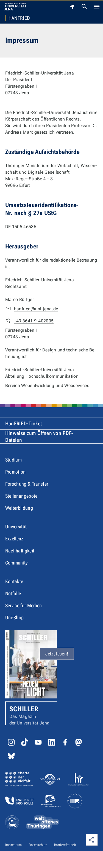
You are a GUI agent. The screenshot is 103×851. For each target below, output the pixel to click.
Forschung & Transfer (26, 484)
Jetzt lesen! (56, 654)
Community (16, 563)
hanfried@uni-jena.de (36, 308)
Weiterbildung (19, 508)
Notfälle (13, 593)
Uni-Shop (14, 617)
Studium (13, 460)
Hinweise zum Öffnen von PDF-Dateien (39, 436)
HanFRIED (19, 18)
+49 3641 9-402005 (34, 320)
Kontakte (14, 581)
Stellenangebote (21, 496)
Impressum (13, 845)
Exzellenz (14, 538)
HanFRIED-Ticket (23, 423)
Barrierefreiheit (65, 845)
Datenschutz (38, 845)
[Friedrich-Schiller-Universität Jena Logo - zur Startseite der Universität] (15, 6)
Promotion (15, 472)
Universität (16, 526)
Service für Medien (23, 605)
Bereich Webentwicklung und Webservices (47, 385)
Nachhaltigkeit (19, 551)
